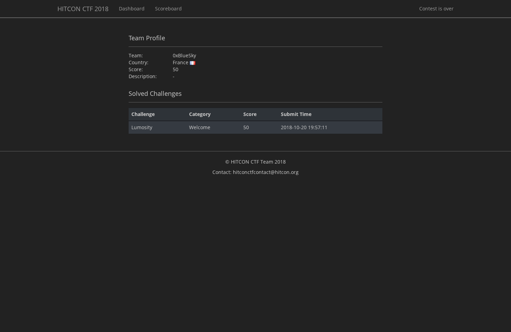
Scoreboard (168, 8)
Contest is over (436, 8)
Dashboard (132, 8)
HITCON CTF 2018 (82, 9)
